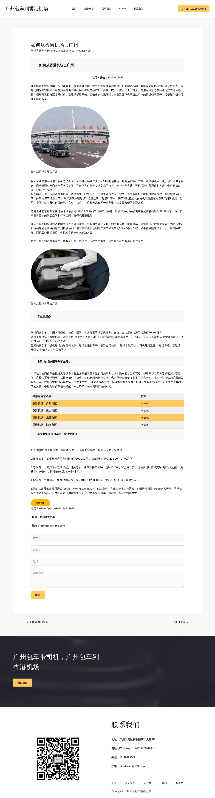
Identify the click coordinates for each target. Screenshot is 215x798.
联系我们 (138, 8)
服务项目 (89, 8)
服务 (175, 336)
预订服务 (22, 682)
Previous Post (37, 621)
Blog (122, 8)
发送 (37, 595)
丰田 (96, 211)
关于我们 (106, 8)
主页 (74, 8)
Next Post (180, 621)
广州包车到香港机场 (27, 8)
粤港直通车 (37, 50)
